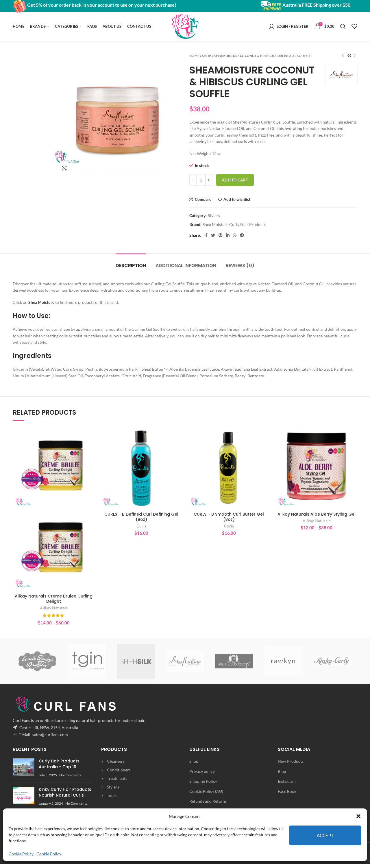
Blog (282, 771)
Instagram (287, 781)
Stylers (214, 215)
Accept (325, 835)
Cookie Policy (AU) (206, 791)
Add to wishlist (236, 199)
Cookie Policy (21, 853)
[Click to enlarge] (64, 168)
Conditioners (119, 769)
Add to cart (235, 180)
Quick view (90, 449)
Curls (141, 525)
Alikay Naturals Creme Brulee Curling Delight (53, 598)
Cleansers (116, 761)
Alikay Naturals (54, 607)
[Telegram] (242, 235)
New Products (291, 761)
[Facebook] (206, 235)
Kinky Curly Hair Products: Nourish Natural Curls (65, 792)
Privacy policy (202, 771)
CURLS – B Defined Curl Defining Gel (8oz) (141, 517)
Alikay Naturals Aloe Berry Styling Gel (317, 514)
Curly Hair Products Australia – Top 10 (59, 764)
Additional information (186, 265)
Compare (203, 199)
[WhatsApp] (234, 235)
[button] (358, 816)
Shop (206, 56)
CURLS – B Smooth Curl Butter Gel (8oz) (229, 517)
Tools (111, 795)
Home (194, 56)
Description (131, 265)
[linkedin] (227, 235)
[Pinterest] (220, 235)
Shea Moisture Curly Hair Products (234, 224)
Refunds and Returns (208, 801)
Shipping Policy (203, 781)
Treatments (117, 778)
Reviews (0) (240, 265)
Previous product (343, 55)
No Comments (70, 775)
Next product (354, 55)
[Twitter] (213, 235)
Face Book (287, 791)
